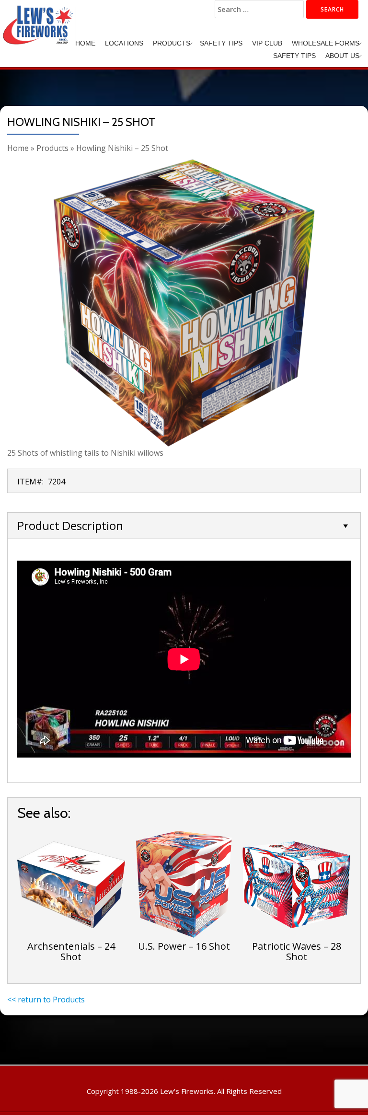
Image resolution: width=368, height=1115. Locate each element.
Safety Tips (221, 43)
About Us (342, 55)
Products (171, 43)
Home (85, 43)
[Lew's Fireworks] (40, 17)
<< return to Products (46, 999)
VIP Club (267, 43)
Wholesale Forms (325, 43)
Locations (124, 43)
